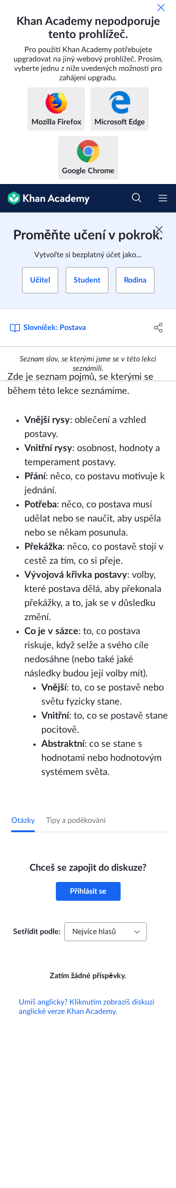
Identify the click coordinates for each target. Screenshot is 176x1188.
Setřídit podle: (37, 931)
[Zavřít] (160, 7)
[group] (88, 668)
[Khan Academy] (45, 198)
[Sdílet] (159, 327)
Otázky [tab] (23, 820)
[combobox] (105, 931)
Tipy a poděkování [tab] (76, 820)
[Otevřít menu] (162, 198)
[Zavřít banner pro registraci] (159, 229)
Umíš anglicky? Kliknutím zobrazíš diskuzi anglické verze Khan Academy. (86, 1006)
